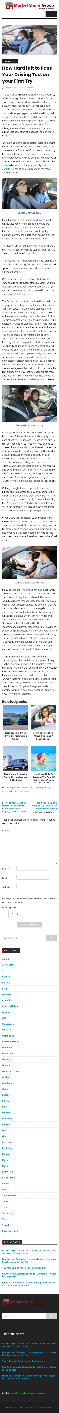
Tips (4, 1219)
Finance (6, 1065)
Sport (5, 1201)
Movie (5, 1160)
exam (16, 791)
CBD (4, 1018)
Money (5, 1154)
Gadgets (7, 1077)
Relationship (8, 1177)
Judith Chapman (25, 88)
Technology (8, 1213)
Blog (4, 988)
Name (5, 869)
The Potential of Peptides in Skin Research (24, 1267)
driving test (7, 791)
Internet (6, 1124)
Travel (5, 1225)
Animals (6, 958)
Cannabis (7, 1000)
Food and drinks (10, 1071)
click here (25, 649)
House (5, 1106)
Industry (6, 1112)
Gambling (7, 1083)
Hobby (5, 1100)
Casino (6, 1012)
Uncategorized (10, 1231)
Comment (7, 831)
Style (4, 1207)
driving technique (16, 294)
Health (5, 1095)
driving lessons (13, 787)
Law (4, 1130)
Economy (7, 1047)
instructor (25, 791)
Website (6, 887)
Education (7, 1053)
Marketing (7, 1148)
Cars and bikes (10, 61)
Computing (8, 1035)
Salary (5, 1183)
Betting (6, 982)
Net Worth (7, 1171)
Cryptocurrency (10, 1041)
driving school (28, 787)
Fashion (6, 1059)
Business (6, 994)
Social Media (9, 1195)
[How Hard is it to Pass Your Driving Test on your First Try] (29, 39)
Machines (7, 1142)
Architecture (9, 964)
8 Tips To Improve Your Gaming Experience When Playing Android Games (14, 807)
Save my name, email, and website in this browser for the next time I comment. (29, 901)
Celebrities (8, 1024)
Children (6, 1029)
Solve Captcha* (9, 908)
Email (5, 878)
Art (3, 970)
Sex (4, 1189)
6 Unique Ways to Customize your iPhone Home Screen (44, 805)
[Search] (51, 938)
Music (5, 1165)
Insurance (7, 1118)
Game (5, 1089)
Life (4, 1136)
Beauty (6, 976)
